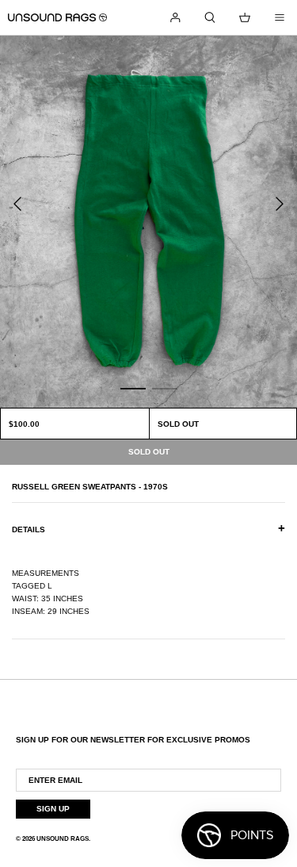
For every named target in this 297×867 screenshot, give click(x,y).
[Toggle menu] (279, 17)
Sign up (53, 808)
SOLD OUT (178, 424)
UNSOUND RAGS (62, 838)
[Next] (279, 203)
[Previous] (17, 203)
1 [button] (133, 387)
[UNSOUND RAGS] (57, 17)
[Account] (175, 17)
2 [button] (165, 387)
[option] (148, 222)
